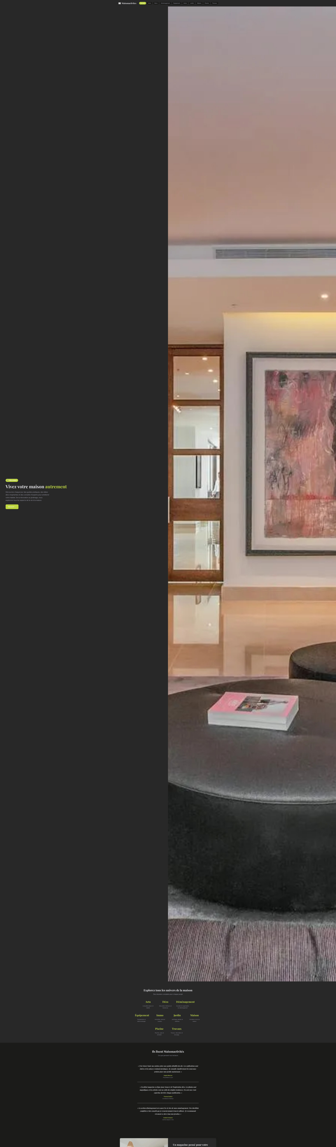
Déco (155, 3)
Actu (149, 3)
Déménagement (165, 3)
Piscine (207, 3)
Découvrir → (12, 507)
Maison (199, 3)
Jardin (192, 3)
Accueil (143, 3)
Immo (185, 3)
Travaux (214, 3)
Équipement (176, 3)
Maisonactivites (127, 3)
